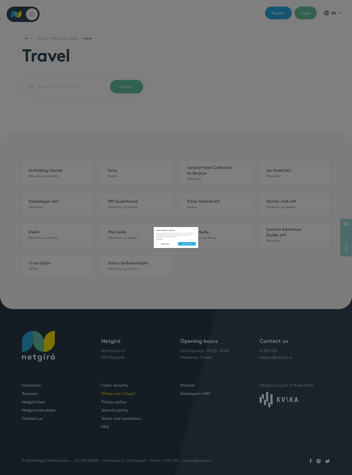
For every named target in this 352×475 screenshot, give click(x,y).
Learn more (159, 239)
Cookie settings (165, 243)
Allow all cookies (186, 243)
